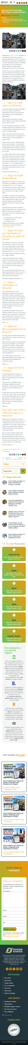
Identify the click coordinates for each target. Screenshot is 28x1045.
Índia (14, 620)
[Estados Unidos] (14, 631)
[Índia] (14, 615)
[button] (10, 2)
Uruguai (15, 789)
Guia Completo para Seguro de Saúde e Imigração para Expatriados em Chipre (16, 536)
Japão (14, 604)
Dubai (14, 570)
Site (4, 922)
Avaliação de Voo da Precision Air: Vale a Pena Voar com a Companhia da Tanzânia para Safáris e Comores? (16, 514)
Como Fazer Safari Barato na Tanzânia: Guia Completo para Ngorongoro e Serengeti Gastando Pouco (16, 502)
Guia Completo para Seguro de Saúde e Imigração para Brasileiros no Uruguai (16, 482)
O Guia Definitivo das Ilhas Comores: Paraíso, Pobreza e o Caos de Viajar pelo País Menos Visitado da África (16, 525)
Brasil (14, 588)
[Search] (23, 471)
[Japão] (14, 599)
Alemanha (5, 19)
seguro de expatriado (15, 251)
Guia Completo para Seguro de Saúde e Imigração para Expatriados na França (13, 847)
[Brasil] (14, 583)
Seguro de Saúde (8, 449)
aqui (17, 171)
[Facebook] (24, 3)
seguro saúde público (8, 226)
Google (10, 163)
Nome (4, 910)
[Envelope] (26, 3)
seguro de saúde (14, 55)
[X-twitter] (22, 3)
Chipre (6, 819)
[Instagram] (17, 3)
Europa (9, 19)
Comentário (7, 891)
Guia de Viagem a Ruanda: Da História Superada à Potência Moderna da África (16, 492)
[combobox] (11, 471)
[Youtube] (20, 3)
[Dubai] (14, 565)
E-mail (4, 916)
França (6, 852)
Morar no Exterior (10, 20)
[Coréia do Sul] (14, 549)
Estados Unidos (14, 636)
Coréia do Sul (14, 554)
